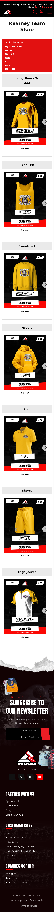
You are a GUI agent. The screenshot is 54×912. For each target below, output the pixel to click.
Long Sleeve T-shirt (12, 46)
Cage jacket (9, 68)
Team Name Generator (19, 882)
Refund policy (19, 900)
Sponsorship (13, 801)
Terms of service (28, 905)
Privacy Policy (14, 842)
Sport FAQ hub (14, 815)
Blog (8, 810)
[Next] (45, 122)
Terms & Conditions (17, 837)
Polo (5, 61)
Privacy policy (37, 900)
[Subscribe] (45, 734)
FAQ (8, 833)
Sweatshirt (8, 54)
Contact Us (12, 855)
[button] (50, 12)
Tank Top (7, 50)
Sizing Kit (11, 873)
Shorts (6, 65)
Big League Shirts (31, 895)
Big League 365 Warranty (20, 851)
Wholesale (12, 805)
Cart (37, 7)
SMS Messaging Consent (20, 846)
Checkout (46, 7)
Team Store (12, 878)
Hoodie (6, 57)
